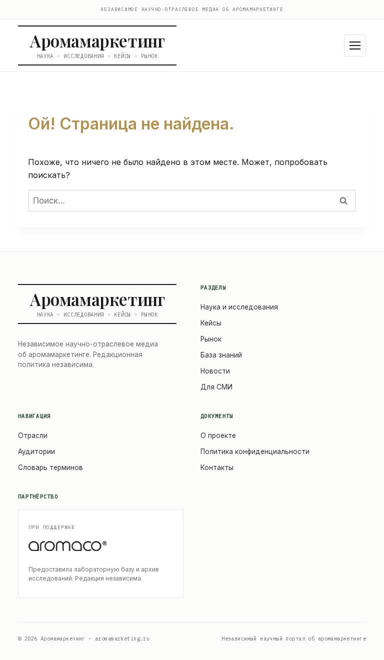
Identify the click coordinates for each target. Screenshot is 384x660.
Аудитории (36, 452)
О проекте (218, 436)
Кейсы (211, 323)
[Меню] (355, 45)
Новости (215, 371)
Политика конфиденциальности (255, 452)
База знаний (221, 355)
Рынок (211, 339)
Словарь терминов (50, 468)
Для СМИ (216, 387)
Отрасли (33, 436)
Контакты (217, 468)
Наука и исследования (239, 307)
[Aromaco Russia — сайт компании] (100, 546)
